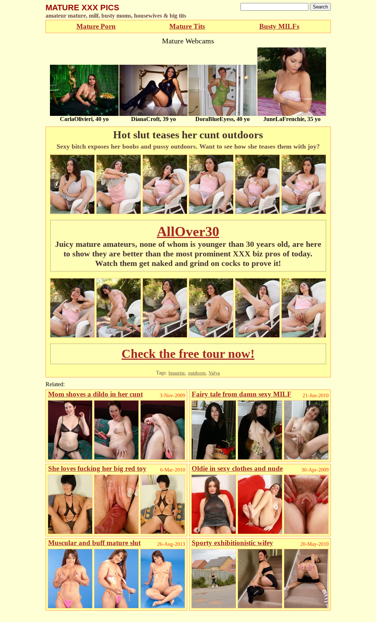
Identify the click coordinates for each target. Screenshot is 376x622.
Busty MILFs (279, 26)
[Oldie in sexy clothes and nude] (213, 532)
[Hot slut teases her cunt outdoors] (72, 212)
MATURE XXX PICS (82, 7)
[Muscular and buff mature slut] (70, 606)
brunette (177, 373)
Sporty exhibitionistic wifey (232, 543)
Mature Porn (96, 26)
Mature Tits (187, 26)
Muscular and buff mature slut (94, 543)
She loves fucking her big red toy (97, 468)
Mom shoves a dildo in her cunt (95, 394)
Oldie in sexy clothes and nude (237, 468)
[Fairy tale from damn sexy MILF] (213, 458)
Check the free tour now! (188, 353)
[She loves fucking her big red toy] (70, 532)
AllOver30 (188, 231)
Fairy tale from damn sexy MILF (242, 394)
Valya (214, 373)
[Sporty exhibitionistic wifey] (213, 606)
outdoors (197, 373)
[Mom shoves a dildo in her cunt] (70, 458)
